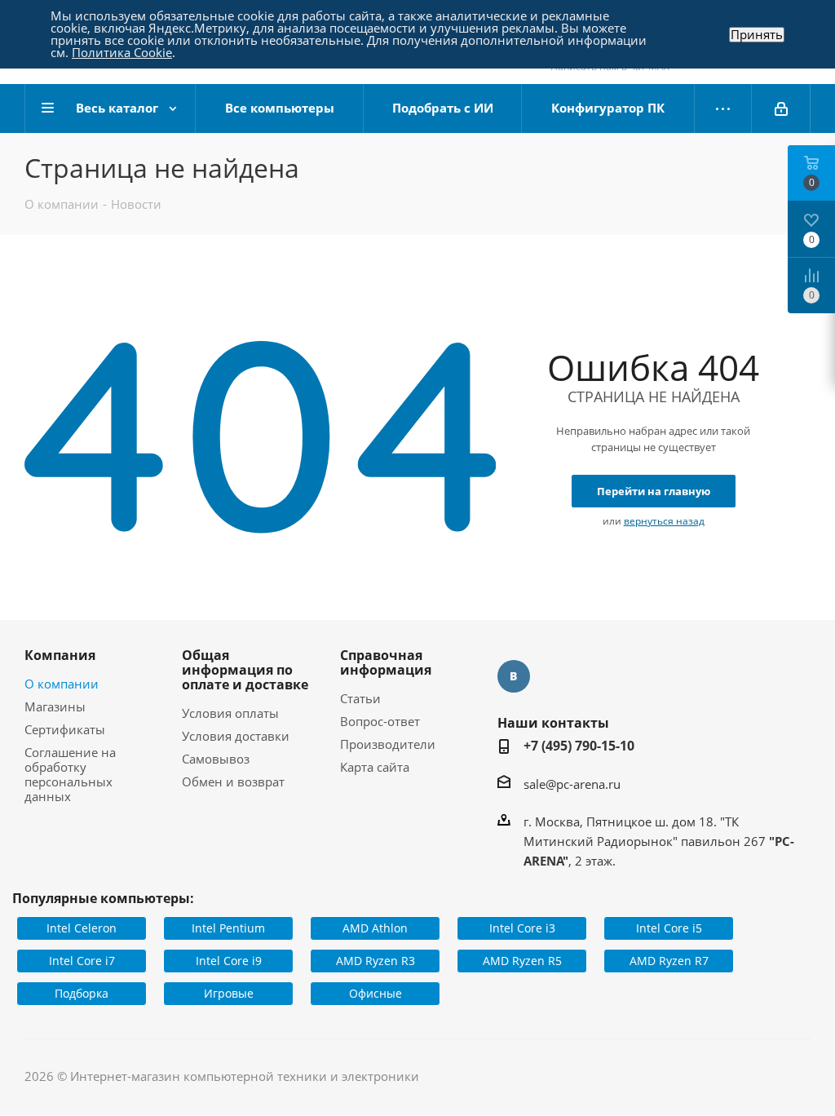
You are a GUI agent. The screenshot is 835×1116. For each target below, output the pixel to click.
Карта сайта (374, 767)
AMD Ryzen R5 (522, 960)
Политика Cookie (122, 52)
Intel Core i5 (669, 928)
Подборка (81, 993)
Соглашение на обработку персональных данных (70, 774)
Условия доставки (235, 736)
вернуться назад (664, 521)
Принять (757, 34)
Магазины (55, 706)
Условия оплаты (230, 713)
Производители (387, 744)
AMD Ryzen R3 (375, 960)
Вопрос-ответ (380, 721)
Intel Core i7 (82, 960)
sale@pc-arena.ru (572, 784)
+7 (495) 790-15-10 (579, 746)
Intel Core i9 (229, 960)
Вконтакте (513, 676)
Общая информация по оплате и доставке (245, 669)
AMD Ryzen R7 (669, 960)
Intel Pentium (228, 928)
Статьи (360, 698)
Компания (59, 655)
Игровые (229, 993)
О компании (61, 683)
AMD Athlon (375, 928)
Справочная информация (385, 662)
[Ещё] (723, 108)
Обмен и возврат (233, 781)
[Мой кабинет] (781, 108)
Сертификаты (64, 729)
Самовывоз (216, 759)
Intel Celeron (81, 928)
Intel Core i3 (522, 928)
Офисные (375, 993)
